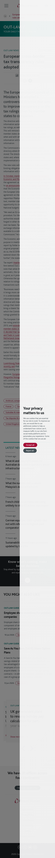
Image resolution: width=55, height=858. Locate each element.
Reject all (30, 450)
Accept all (30, 445)
